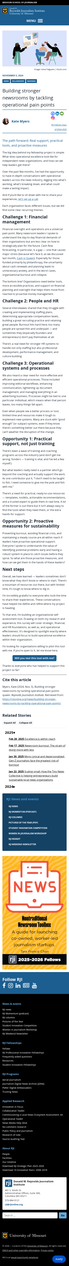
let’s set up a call (28, 199)
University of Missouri (21, 13)
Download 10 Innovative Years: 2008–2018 (24, 1169)
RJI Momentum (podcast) (22, 811)
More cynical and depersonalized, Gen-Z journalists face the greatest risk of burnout (37, 761)
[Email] (62, 113)
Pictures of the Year (12, 1021)
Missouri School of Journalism (19, 2)
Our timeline (9, 1161)
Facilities (7, 1158)
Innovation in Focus (12, 1106)
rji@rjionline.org (14, 1204)
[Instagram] (53, 118)
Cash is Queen (25, 258)
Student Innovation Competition (28, 828)
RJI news (13, 806)
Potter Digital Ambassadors (17, 1087)
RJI (27, 10)
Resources (7, 1060)
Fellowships (18, 81)
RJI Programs (10, 1074)
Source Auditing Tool (13, 1139)
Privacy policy (47, 1250)
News (6, 81)
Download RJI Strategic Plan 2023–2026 (23, 1165)
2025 (9, 732)
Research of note (11, 1134)
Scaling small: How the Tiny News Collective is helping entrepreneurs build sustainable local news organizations (36, 776)
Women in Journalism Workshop (28, 833)
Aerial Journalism (11, 1079)
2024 (9, 786)
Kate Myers (21, 121)
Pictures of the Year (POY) (23, 822)
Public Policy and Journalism (17, 1130)
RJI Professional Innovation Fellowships (23, 1052)
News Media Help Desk (14, 1122)
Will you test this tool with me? (34, 658)
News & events (11, 1004)
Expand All (10, 722)
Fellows (6, 1048)
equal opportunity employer (24, 1257)
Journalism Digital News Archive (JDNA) (23, 1083)
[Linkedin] (57, 113)
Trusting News (10, 1091)
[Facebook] (53, 113)
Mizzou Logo (5, 11)
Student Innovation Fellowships (19, 1064)
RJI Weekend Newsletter (15, 1033)
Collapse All (25, 722)
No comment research (14, 1126)
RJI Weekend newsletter (22, 844)
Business (31, 81)
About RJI (8, 1148)
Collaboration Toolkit (13, 1110)
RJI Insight (14, 838)
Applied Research (13, 1101)
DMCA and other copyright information (21, 1250)
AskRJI (59, 1259)
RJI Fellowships (12, 1043)
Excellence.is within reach (32, 739)
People (6, 1154)
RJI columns (15, 817)
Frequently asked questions (17, 1056)
